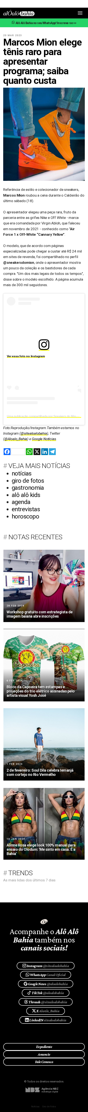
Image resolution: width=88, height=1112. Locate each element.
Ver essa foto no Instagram (26, 356)
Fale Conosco (44, 1062)
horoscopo (25, 516)
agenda (21, 501)
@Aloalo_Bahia (15, 439)
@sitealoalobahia (34, 433)
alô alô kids (26, 494)
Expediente (44, 1047)
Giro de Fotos (49, 1106)
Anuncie (44, 1054)
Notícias (35, 1106)
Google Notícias (44, 439)
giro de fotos (28, 480)
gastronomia (28, 487)
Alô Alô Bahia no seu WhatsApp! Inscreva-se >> (45, 23)
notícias (22, 473)
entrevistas (26, 509)
